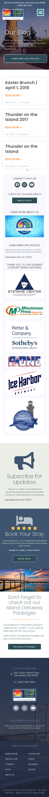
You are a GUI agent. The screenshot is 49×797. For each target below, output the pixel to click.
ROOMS (31, 769)
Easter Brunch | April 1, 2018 (21, 85)
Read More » (13, 95)
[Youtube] (31, 185)
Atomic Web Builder (36, 793)
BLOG (7, 769)
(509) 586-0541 (25, 5)
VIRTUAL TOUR (11, 759)
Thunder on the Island (21, 148)
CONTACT (9, 764)
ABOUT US (9, 774)
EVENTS (31, 759)
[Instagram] (24, 185)
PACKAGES (33, 764)
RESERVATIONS (11, 753)
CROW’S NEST (34, 753)
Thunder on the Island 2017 (21, 117)
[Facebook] (17, 185)
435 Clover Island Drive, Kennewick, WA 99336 (24, 2)
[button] (40, 12)
